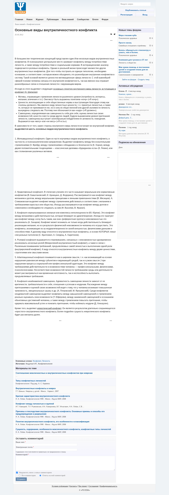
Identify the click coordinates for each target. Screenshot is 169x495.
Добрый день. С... (126, 118)
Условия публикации (60, 486)
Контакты (73, 486)
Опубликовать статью (135, 10)
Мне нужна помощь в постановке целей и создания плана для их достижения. (134, 69)
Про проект (82, 486)
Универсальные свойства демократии (134, 110)
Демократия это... (126, 107)
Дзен (121, 147)
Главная (19, 19)
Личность (46, 361)
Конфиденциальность (108, 486)
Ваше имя (21, 442)
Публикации (53, 19)
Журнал (39, 19)
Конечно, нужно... (126, 94)
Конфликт (37, 361)
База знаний (68, 19)
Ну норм (122, 130)
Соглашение (93, 486)
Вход (145, 15)
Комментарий (22, 455)
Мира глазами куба (128, 35)
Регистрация (126, 15)
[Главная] (20, 8)
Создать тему (143, 79)
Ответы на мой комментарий (53, 475)
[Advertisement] (65, 45)
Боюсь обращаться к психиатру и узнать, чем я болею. (135, 51)
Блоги (95, 19)
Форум (105, 19)
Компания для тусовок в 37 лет (133, 60)
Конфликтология (33, 24)
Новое (29, 19)
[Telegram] (114, 34)
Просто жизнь (125, 43)
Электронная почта (25, 447)
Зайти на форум (129, 79)
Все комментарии (29, 475)
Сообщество (83, 19)
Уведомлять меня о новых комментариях (35, 473)
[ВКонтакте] (111, 34)
